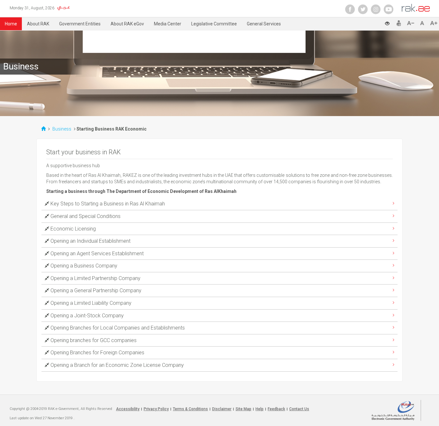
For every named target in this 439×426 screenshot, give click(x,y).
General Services (264, 23)
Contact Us (299, 409)
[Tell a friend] (398, 23)
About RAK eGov (127, 23)
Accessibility (127, 409)
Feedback (276, 409)
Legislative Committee (214, 23)
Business (62, 128)
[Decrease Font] (411, 23)
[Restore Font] (423, 23)
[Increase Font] (433, 23)
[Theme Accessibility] (390, 21)
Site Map (243, 409)
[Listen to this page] (375, 22)
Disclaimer (221, 409)
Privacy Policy (156, 409)
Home (11, 23)
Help (259, 409)
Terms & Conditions (190, 409)
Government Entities (80, 23)
